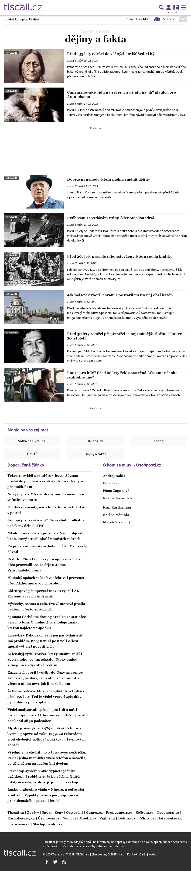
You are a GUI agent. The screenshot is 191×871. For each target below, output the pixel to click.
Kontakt (132, 854)
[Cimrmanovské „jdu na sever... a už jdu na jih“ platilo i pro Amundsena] (34, 104)
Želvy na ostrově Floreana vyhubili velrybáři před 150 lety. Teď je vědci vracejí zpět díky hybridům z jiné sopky (45, 697)
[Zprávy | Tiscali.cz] (23, 7)
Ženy (59, 813)
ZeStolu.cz (144, 813)
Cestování (74, 813)
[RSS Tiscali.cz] (63, 861)
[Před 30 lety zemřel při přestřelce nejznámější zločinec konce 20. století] (34, 346)
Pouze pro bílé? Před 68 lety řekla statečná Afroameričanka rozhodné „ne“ (122, 375)
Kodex (153, 854)
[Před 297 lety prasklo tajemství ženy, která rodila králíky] (34, 269)
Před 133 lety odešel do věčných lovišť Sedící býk (112, 54)
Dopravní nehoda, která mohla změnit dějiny (108, 179)
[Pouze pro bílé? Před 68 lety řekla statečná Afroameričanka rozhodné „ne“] (34, 385)
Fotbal (159, 441)
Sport (46, 813)
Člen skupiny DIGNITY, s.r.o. (109, 854)
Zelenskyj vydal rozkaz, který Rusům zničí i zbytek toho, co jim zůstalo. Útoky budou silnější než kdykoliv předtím (44, 659)
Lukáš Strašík (75, 60)
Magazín (11, 52)
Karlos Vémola (116, 515)
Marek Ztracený (116, 522)
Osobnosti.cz (168, 813)
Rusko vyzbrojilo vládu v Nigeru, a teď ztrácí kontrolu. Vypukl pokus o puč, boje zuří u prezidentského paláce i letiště (45, 795)
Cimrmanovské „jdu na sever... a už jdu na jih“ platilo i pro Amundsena (121, 94)
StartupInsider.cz (48, 824)
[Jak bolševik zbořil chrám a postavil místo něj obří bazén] (34, 307)
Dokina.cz (126, 819)
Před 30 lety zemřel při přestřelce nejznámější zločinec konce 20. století (124, 336)
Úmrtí (32, 454)
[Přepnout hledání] (161, 7)
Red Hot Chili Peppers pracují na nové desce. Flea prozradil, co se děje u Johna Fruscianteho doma (46, 565)
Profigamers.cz (119, 813)
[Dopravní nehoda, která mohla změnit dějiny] (34, 192)
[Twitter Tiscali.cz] (55, 861)
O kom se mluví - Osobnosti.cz (132, 465)
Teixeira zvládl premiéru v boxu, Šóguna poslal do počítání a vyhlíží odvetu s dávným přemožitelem (45, 481)
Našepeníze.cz (169, 819)
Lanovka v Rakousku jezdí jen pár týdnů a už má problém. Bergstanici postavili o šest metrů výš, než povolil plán (44, 641)
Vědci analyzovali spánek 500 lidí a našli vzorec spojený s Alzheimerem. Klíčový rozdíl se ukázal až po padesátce (47, 715)
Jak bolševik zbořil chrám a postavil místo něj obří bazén (120, 295)
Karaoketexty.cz (21, 819)
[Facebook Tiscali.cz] (46, 861)
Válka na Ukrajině (31, 441)
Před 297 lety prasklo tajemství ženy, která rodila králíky (119, 256)
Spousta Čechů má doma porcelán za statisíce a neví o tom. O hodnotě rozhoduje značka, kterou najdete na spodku (46, 622)
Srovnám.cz (20, 824)
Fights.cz (107, 819)
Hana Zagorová (116, 491)
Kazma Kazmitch (117, 498)
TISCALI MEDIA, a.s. (78, 854)
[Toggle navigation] (183, 7)
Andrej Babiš (114, 476)
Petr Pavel (112, 483)
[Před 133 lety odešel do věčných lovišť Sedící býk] (34, 66)
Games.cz (94, 813)
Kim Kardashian (117, 508)
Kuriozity (95, 441)
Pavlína (34, 19)
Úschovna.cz (48, 819)
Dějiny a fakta (95, 454)
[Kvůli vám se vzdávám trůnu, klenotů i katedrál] (34, 230)
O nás (143, 854)
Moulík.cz (87, 819)
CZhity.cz (146, 819)
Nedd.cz (69, 819)
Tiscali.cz (15, 813)
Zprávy (33, 813)
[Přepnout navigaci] (168, 7)
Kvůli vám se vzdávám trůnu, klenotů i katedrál (110, 218)
